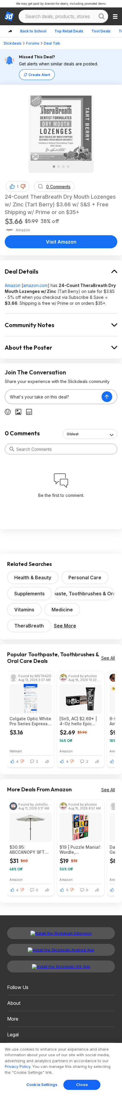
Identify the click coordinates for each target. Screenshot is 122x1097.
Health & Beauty (32, 577)
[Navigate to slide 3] (63, 166)
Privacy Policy (17, 1066)
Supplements (29, 594)
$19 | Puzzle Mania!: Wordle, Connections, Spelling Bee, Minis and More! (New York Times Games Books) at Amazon (80, 850)
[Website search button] (101, 16)
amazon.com (35, 285)
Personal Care (84, 577)
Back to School (33, 31)
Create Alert (39, 75)
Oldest (72, 434)
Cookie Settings (41, 1084)
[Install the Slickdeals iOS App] (61, 966)
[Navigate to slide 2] (58, 166)
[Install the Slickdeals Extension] (61, 933)
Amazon (12, 285)
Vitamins (24, 610)
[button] (23, 186)
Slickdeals (13, 43)
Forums (32, 43)
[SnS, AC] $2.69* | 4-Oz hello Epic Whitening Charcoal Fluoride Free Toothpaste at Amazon (80, 721)
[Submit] (11, 449)
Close (82, 1084)
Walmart (15, 751)
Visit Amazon (61, 242)
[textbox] (53, 397)
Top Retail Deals (68, 31)
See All (108, 657)
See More (65, 626)
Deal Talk (52, 43)
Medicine (62, 610)
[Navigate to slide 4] (68, 166)
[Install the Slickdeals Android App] (61, 950)
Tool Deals (101, 31)
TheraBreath (29, 626)
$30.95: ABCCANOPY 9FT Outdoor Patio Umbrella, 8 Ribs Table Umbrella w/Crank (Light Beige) (27, 850)
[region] (61, 1070)
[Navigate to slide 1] (54, 166)
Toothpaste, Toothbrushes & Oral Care (84, 594)
